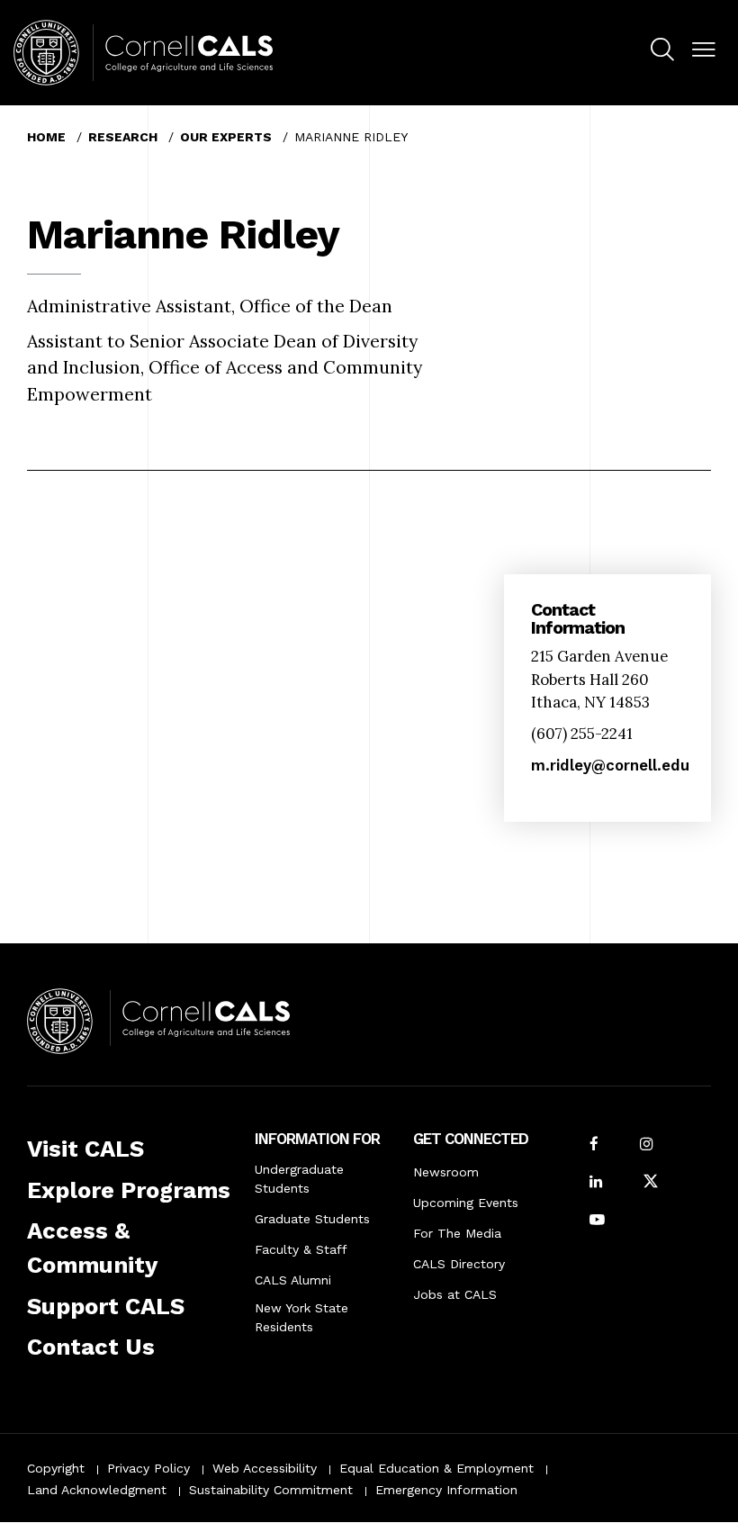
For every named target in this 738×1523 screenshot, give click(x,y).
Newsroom (446, 1172)
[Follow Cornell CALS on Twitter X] (651, 1183)
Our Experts (226, 137)
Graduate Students (312, 1219)
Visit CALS (85, 1148)
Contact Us (91, 1346)
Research (123, 137)
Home (46, 137)
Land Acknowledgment (96, 1489)
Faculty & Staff (301, 1249)
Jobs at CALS (455, 1294)
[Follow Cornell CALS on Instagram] (646, 1145)
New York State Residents (301, 1317)
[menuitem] (662, 52)
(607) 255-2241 (582, 733)
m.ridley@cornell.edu (610, 765)
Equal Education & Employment (436, 1468)
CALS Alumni (293, 1280)
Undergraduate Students (299, 1178)
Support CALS (105, 1306)
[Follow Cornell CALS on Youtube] (597, 1221)
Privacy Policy (148, 1468)
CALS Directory (459, 1264)
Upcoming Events (465, 1202)
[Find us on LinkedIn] (596, 1183)
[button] (704, 50)
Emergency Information (446, 1489)
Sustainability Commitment (271, 1489)
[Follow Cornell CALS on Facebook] (594, 1145)
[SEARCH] (662, 50)
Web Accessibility (264, 1468)
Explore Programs (128, 1189)
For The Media (457, 1233)
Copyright (56, 1468)
